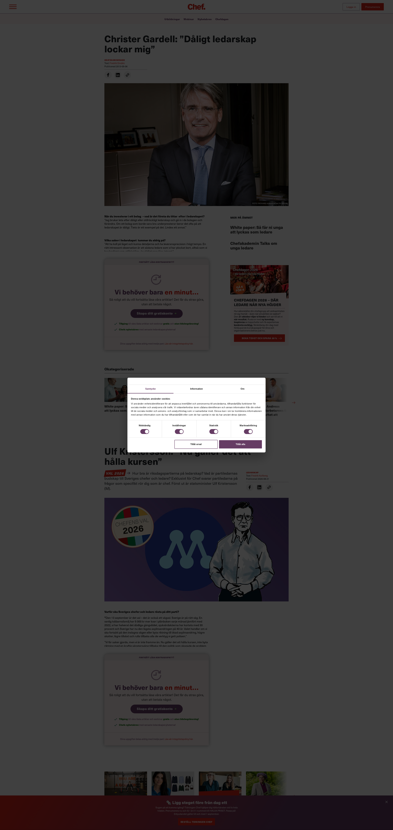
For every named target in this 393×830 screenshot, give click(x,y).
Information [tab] (196, 388)
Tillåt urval (196, 444)
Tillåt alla (240, 444)
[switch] (179, 431)
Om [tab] (242, 388)
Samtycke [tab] (150, 388)
